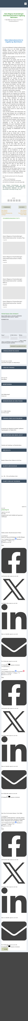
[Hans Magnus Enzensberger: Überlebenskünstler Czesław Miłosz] (14, 270)
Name (3, 335)
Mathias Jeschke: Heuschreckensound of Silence (11, 532)
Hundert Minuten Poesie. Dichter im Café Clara (11, 460)
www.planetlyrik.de (5, 666)
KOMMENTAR (5, 319)
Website (20, 335)
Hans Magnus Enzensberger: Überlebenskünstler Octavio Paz (14, 237)
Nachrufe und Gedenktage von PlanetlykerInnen (11, 445)
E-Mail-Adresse (13, 335)
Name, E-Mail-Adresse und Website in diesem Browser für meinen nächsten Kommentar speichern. (13, 342)
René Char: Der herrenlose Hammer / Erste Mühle (11, 813)
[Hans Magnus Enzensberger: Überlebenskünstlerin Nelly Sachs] (14, 248)
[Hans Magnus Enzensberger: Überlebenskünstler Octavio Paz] (14, 227)
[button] (14, 540)
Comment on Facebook (15, 665)
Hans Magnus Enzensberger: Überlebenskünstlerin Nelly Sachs (12, 258)
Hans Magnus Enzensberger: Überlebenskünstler (16, 20)
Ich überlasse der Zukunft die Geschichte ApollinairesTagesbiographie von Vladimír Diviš (12, 429)
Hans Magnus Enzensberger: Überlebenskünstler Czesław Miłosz (12, 281)
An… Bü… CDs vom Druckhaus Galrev (9, 476)
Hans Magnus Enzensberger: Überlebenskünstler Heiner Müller (12, 303)
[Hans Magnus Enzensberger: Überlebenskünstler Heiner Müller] (14, 292)
